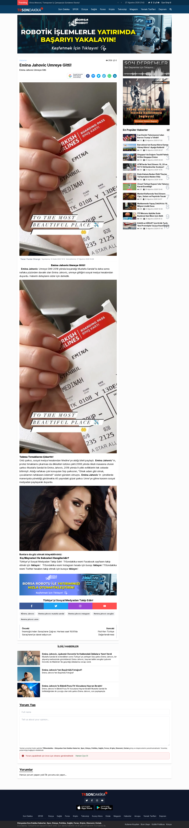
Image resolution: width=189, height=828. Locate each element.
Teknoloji (122, 9)
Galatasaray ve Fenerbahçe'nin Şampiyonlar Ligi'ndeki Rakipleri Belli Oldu (60, 3)
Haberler (23, 60)
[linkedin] (115, 76)
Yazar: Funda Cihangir (30, 259)
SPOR (75, 9)
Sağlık (94, 9)
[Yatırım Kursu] (146, 101)
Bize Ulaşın (145, 824)
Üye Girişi (165, 2)
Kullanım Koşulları (132, 824)
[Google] (84, 807)
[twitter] (99, 76)
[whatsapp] (109, 76)
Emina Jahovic (29, 268)
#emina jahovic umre (29, 619)
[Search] (171, 9)
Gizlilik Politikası (158, 824)
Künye (169, 824)
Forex (103, 9)
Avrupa (137, 816)
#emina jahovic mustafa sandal (51, 614)
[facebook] (88, 76)
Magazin (134, 9)
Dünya (84, 9)
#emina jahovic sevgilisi (104, 614)
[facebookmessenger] (93, 76)
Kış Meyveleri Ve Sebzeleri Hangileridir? (44, 558)
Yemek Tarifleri (148, 9)
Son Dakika (63, 9)
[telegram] (104, 76)
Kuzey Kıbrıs (97, 816)
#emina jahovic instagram (79, 614)
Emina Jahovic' (104, 460)
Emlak (108, 816)
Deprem (162, 9)
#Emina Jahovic (27, 614)
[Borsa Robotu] (68, 584)
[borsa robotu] (94, 34)
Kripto (112, 9)
